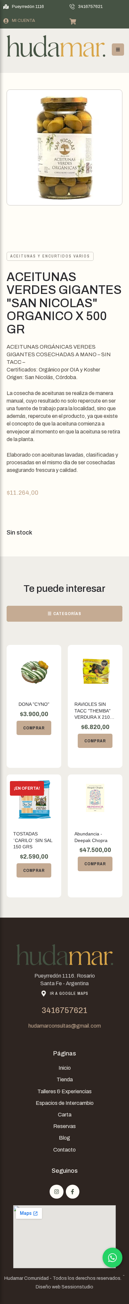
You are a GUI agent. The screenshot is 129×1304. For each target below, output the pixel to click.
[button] (23, 6)
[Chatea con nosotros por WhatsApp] (112, 1258)
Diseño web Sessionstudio (64, 1286)
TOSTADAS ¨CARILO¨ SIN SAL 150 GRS (32, 840)
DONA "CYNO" (34, 704)
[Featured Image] (34, 670)
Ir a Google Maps (69, 993)
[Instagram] (57, 1192)
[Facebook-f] (73, 1192)
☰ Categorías (64, 613)
